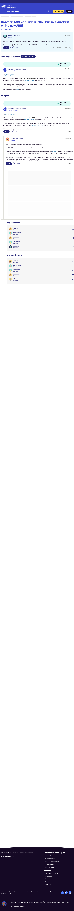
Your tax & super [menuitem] (49, 856)
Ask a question (58, 11)
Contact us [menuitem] (48, 884)
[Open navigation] (3, 11)
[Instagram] (70, 892)
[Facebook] (62, 892)
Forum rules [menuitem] (48, 882)
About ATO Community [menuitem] (51, 873)
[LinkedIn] (66, 892)
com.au (54, 151)
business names (29, 80)
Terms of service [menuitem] (49, 879)
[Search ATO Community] (49, 11)
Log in (69, 11)
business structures (37, 86)
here (17, 89)
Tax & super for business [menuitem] (52, 861)
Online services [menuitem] (49, 864)
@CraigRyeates (9, 75)
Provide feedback (7, 856)
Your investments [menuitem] (50, 858)
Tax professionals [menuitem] (50, 867)
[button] (69, 47)
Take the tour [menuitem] (48, 876)
